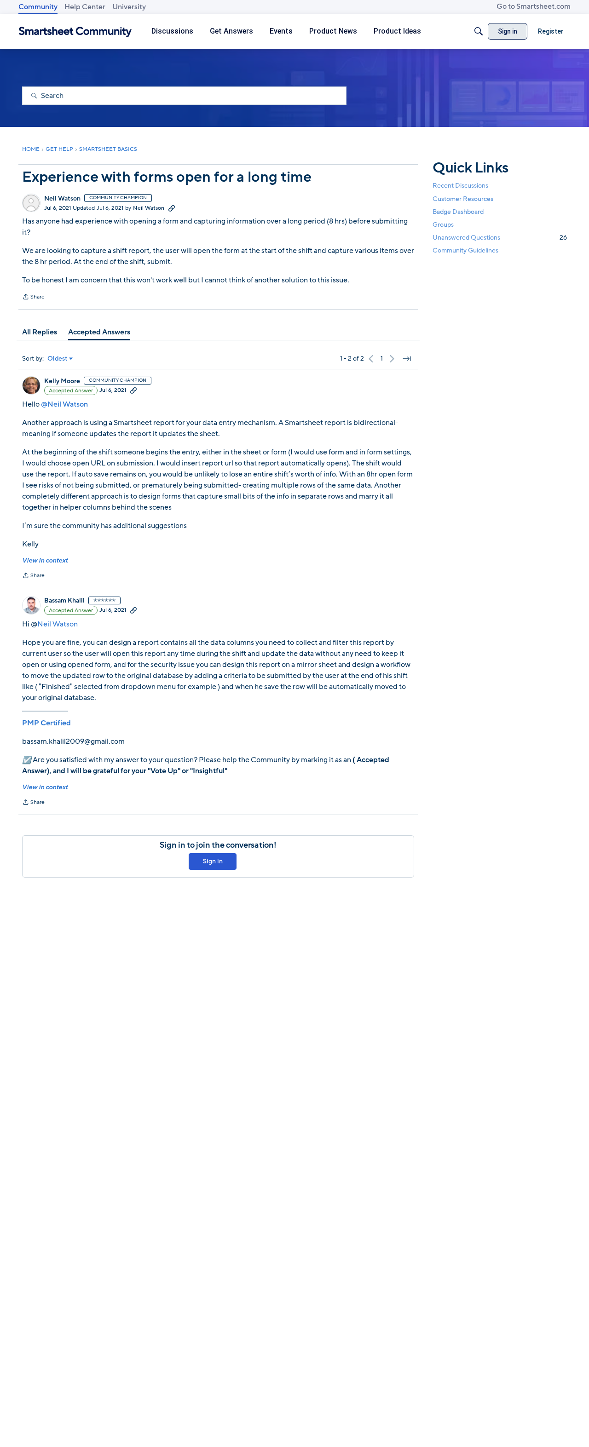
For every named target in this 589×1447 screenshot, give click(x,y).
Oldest (57, 358)
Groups (443, 224)
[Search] (478, 31)
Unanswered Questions (500, 237)
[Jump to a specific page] (406, 358)
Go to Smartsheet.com (534, 6)
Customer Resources (463, 198)
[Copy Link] (171, 208)
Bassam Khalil (64, 601)
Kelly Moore (62, 381)
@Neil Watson (64, 404)
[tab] (40, 332)
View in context (45, 560)
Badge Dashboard (458, 211)
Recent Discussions (460, 185)
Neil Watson (62, 199)
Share (33, 297)
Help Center (84, 7)
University (129, 7)
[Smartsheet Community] (75, 31)
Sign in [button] (213, 861)
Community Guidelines (465, 250)
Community (38, 7)
